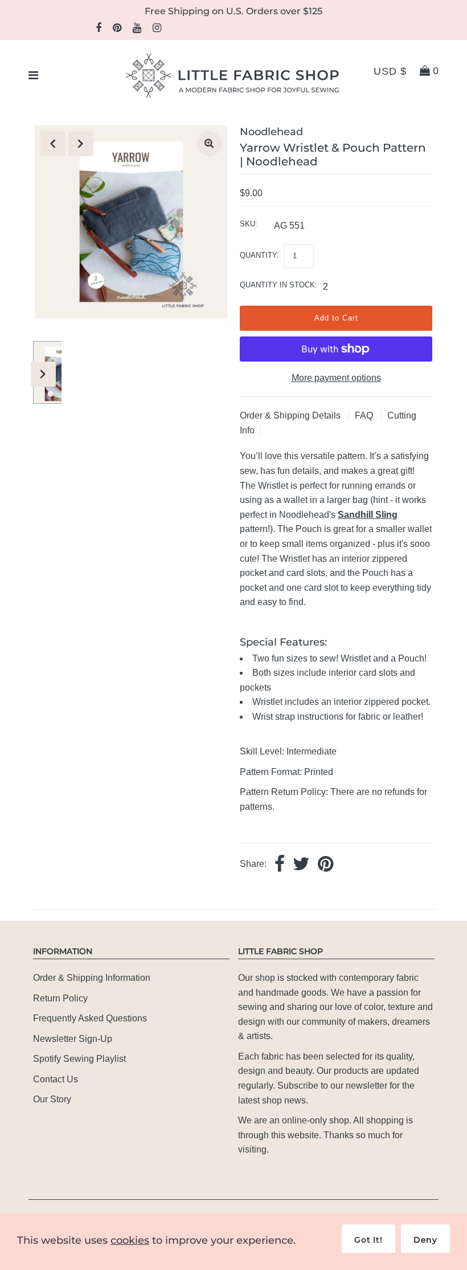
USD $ (390, 71)
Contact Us (55, 1079)
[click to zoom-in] (209, 143)
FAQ (365, 415)
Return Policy (60, 998)
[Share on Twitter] (301, 865)
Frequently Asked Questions (90, 1018)
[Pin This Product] (325, 865)
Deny (425, 1240)
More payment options (336, 378)
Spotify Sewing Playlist (79, 1059)
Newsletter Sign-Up (72, 1039)
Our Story (52, 1099)
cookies (129, 1240)
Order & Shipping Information (91, 978)
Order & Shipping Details (291, 415)
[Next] (80, 143)
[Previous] (52, 143)
